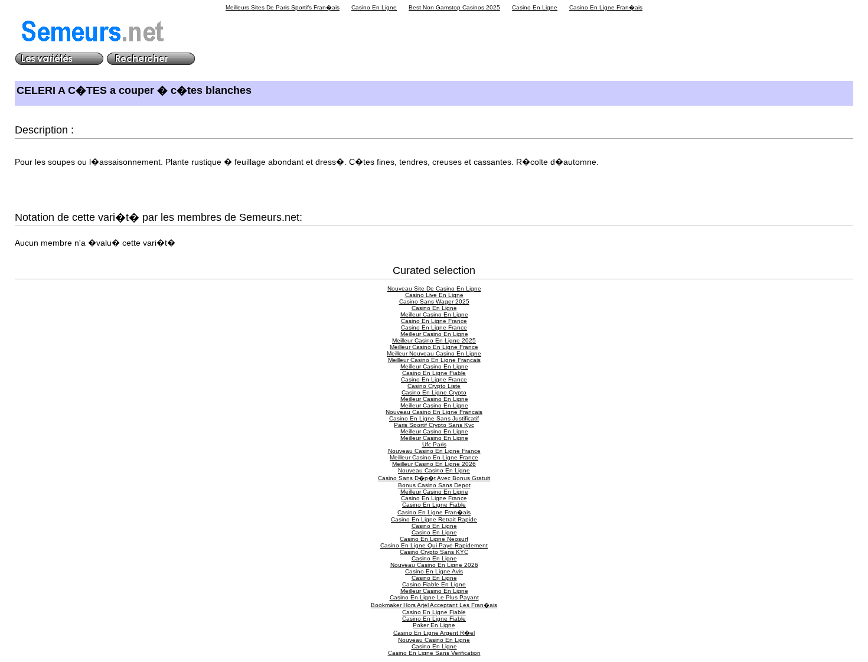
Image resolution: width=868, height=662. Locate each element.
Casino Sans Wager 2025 (434, 301)
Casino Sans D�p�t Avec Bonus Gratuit (434, 478)
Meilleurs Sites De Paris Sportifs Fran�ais (283, 7)
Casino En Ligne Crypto (434, 392)
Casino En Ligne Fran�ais (605, 7)
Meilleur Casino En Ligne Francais (434, 360)
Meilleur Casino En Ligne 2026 (434, 464)
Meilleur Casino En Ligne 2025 (434, 340)
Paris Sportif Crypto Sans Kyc (434, 425)
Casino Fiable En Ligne (434, 584)
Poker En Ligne (434, 625)
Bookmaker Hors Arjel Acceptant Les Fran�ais (434, 605)
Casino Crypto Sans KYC (434, 552)
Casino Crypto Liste (434, 386)
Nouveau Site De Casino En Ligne (434, 288)
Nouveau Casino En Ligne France (434, 451)
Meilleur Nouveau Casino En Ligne (434, 353)
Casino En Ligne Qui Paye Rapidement (434, 545)
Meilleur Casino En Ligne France (434, 347)
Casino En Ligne (374, 7)
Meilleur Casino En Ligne (434, 314)
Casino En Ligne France (434, 321)
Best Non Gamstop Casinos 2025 (454, 7)
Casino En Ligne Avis (434, 571)
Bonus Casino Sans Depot (434, 485)
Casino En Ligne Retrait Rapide (434, 519)
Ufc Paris (434, 444)
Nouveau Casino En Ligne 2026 (434, 565)
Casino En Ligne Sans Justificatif (434, 418)
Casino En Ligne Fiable (434, 373)
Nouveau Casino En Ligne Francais (434, 412)
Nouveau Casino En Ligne (434, 470)
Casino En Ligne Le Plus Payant (434, 597)
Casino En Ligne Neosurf (434, 539)
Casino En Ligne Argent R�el (434, 633)
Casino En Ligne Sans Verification (434, 653)
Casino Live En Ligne (434, 295)
